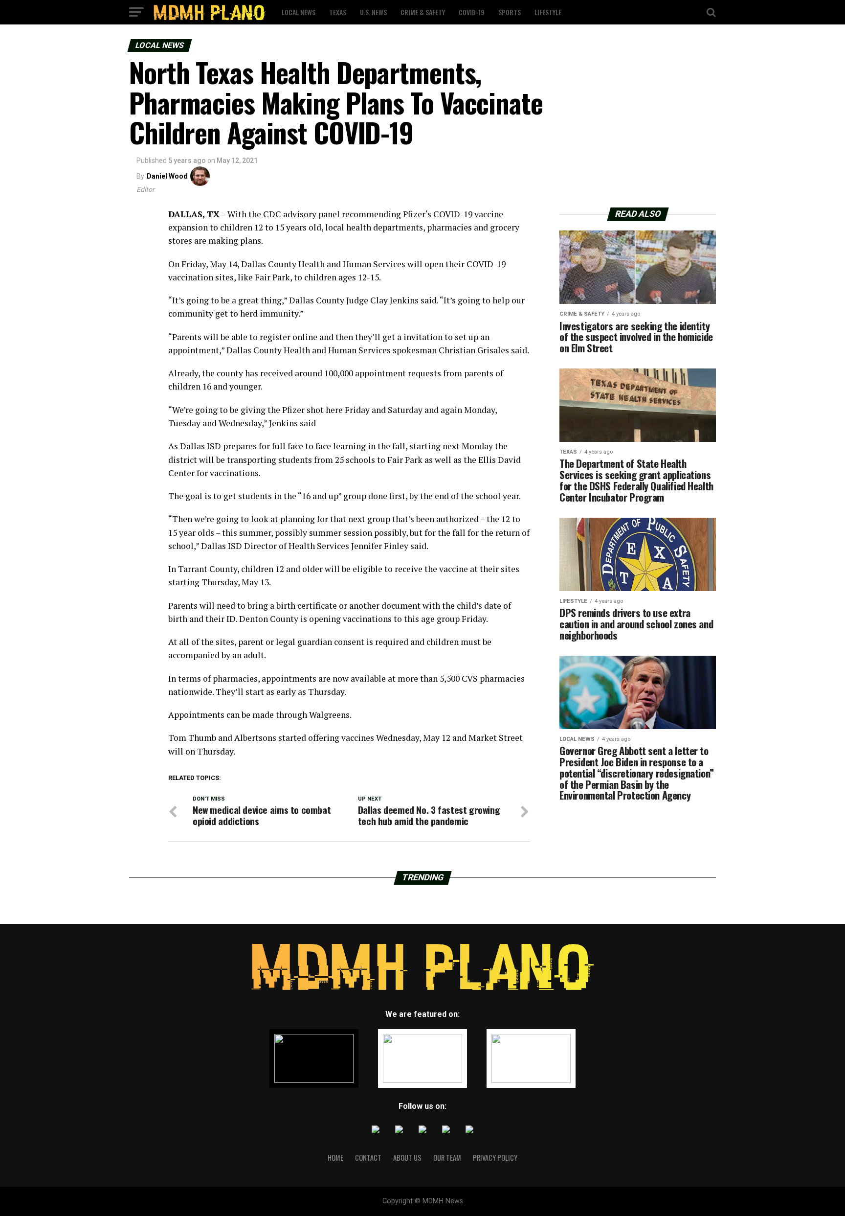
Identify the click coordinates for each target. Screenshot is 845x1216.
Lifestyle (547, 12)
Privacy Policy (495, 1157)
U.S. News (373, 12)
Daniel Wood (167, 176)
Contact (368, 1157)
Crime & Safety (422, 12)
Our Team (447, 1157)
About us (407, 1157)
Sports (509, 12)
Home (335, 1157)
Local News (298, 12)
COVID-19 (472, 12)
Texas (337, 12)
